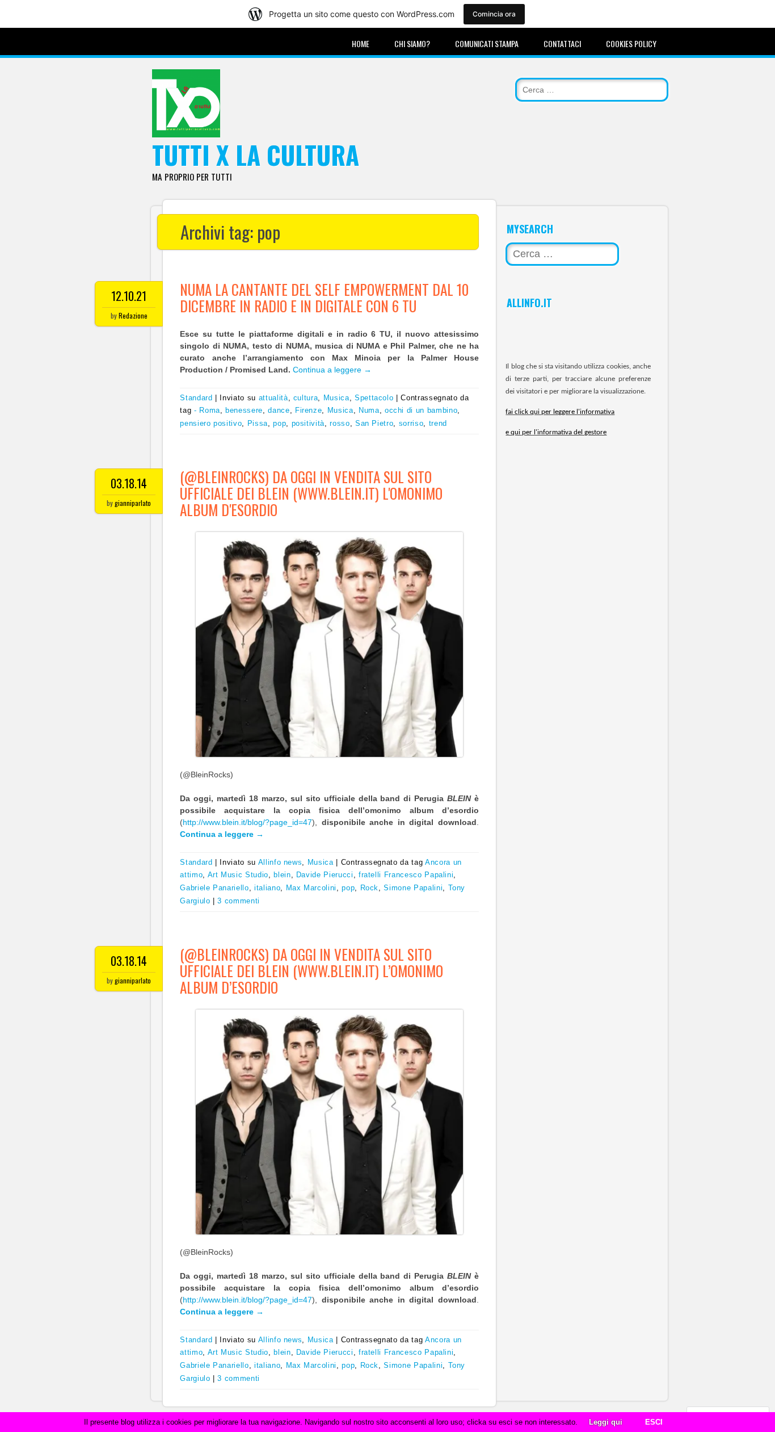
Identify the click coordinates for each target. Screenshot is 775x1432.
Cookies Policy (631, 43)
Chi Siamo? (412, 43)
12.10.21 (128, 295)
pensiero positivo (211, 423)
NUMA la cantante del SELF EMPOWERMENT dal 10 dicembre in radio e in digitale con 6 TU (324, 297)
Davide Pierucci (324, 874)
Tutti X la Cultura (255, 154)
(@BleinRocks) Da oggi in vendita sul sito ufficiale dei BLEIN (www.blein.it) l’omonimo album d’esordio (311, 971)
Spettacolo (374, 397)
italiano (267, 888)
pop (279, 423)
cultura (305, 397)
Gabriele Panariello (214, 888)
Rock (369, 888)
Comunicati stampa (487, 43)
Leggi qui (605, 1422)
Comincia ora (494, 14)
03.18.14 (129, 483)
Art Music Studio (238, 874)
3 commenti (238, 901)
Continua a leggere (332, 369)
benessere (244, 410)
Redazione (133, 315)
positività (308, 423)
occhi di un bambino (421, 410)
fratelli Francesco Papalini (406, 874)
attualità (273, 397)
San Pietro (374, 423)
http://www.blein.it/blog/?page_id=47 (247, 822)
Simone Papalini (413, 888)
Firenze (308, 410)
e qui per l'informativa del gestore (556, 432)
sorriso (411, 423)
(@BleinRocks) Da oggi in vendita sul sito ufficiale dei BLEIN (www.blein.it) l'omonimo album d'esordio (311, 493)
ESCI (654, 1422)
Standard (196, 397)
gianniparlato (133, 503)
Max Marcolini (311, 888)
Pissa (257, 423)
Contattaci (562, 43)
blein (281, 874)
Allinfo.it (529, 302)
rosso (339, 423)
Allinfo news (280, 862)
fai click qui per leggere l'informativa (560, 412)
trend (438, 423)
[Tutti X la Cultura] (186, 134)
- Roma (207, 410)
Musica (336, 397)
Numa (369, 410)
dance (278, 410)
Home (360, 43)
